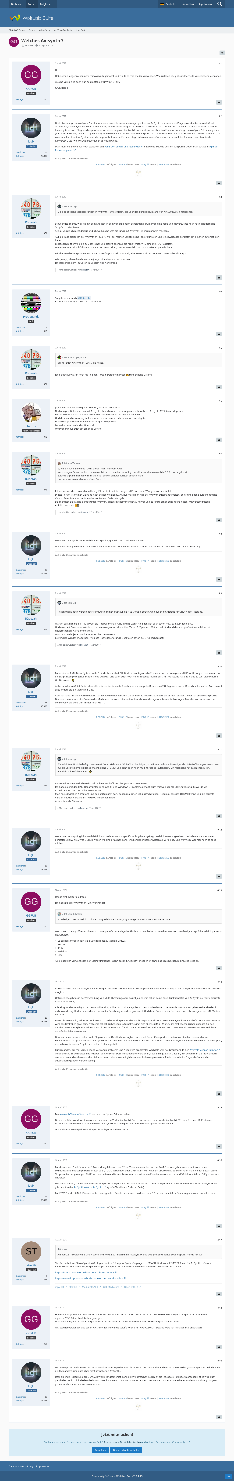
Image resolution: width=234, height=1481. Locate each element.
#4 (220, 291)
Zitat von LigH (70, 206)
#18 (219, 1307)
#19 (219, 1360)
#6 (220, 400)
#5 (220, 347)
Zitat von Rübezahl (72, 913)
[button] (169, 4)
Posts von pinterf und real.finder (122, 146)
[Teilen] (222, 53)
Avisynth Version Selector (204, 1049)
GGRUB (29, 45)
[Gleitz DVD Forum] (117, 17)
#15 (219, 1107)
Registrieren (205, 4)
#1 (220, 63)
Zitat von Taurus (71, 463)
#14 (219, 981)
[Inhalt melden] (219, 102)
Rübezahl (85, 269)
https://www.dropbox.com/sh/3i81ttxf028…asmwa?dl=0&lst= (89, 1278)
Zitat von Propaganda (74, 357)
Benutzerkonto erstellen (126, 1450)
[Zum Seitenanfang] (228, 1476)
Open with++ (131, 1286)
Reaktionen (20, 152)
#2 (220, 116)
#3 (220, 196)
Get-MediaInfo (111, 1286)
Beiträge (19, 99)
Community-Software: (117, 1476)
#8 (220, 533)
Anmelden (188, 4)
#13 (219, 890)
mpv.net (60, 1286)
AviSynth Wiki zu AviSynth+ (89, 1187)
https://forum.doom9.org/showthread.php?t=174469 (84, 1272)
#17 (219, 1239)
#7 (220, 453)
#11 (219, 749)
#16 (219, 1160)
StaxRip (73, 1286)
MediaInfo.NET (90, 1286)
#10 (219, 666)
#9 (220, 593)
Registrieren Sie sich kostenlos (122, 1442)
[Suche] (219, 4)
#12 (219, 829)
